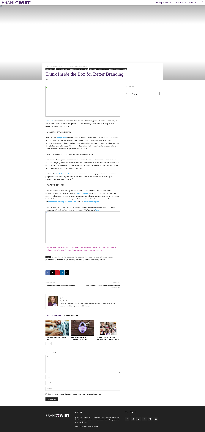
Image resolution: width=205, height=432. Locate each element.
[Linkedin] (62, 272)
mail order (70, 259)
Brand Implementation (62, 69)
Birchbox (49, 121)
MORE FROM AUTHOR (71, 315)
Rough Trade (62, 137)
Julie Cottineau (60, 259)
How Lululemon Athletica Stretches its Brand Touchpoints (103, 287)
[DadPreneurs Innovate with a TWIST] (57, 328)
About (191, 2)
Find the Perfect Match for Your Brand (60, 286)
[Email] (67, 272)
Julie (48, 79)
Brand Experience (56, 66)
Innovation (110, 69)
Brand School (80, 257)
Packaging (117, 69)
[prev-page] (46, 343)
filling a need (50, 259)
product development (91, 259)
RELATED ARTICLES (54, 315)
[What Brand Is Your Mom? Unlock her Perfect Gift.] (82, 328)
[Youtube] (156, 419)
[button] (202, 3)
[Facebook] (47, 272)
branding (89, 257)
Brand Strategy (73, 69)
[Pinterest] (57, 272)
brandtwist (97, 257)
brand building (69, 257)
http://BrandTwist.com (66, 301)
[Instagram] (133, 419)
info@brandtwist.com (90, 427)
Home (47, 66)
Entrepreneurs (163, 2)
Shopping (124, 69)
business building (108, 257)
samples (102, 259)
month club (79, 259)
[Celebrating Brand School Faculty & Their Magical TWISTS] (108, 328)
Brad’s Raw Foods (63, 174)
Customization (93, 69)
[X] (52, 272)
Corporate (179, 2)
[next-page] (50, 343)
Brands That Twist (83, 69)
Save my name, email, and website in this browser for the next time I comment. (74, 394)
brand (61, 257)
